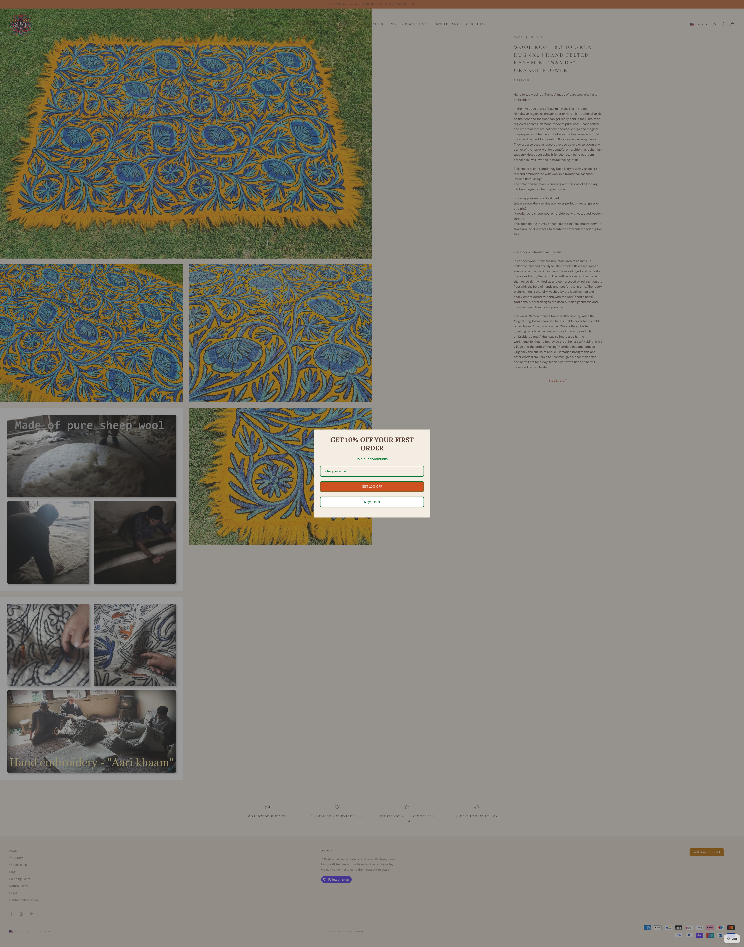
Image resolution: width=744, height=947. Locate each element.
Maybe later (372, 502)
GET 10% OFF (372, 486)
